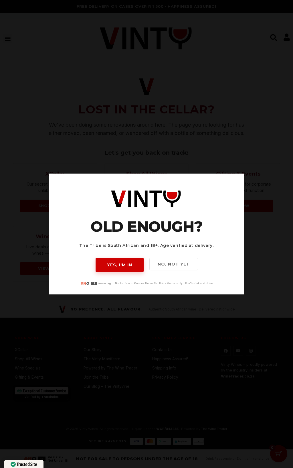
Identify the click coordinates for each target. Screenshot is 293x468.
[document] (146, 234)
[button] (236, 181)
